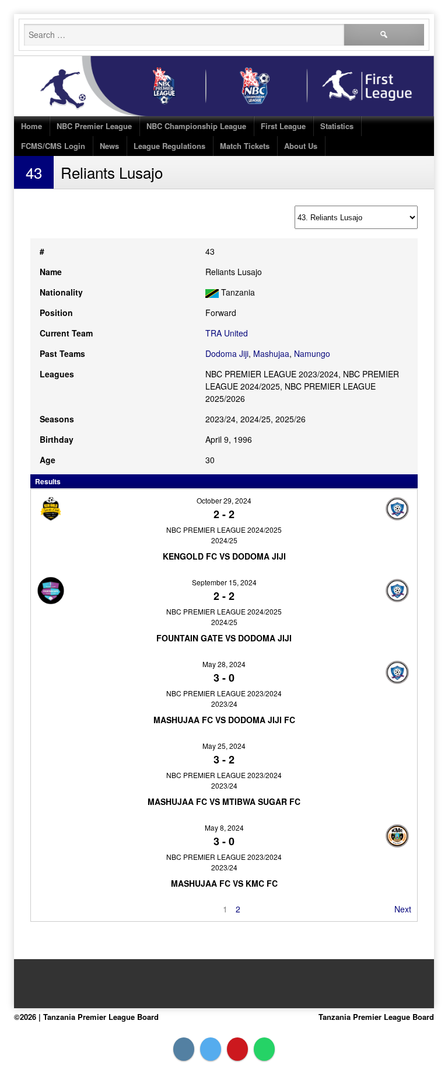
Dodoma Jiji (227, 353)
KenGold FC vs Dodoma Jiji (224, 556)
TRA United (226, 333)
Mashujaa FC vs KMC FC (224, 883)
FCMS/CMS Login (53, 145)
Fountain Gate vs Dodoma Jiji (224, 638)
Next (402, 909)
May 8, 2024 (224, 827)
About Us (300, 145)
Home (31, 125)
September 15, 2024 (224, 582)
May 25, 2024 (224, 746)
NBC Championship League (196, 125)
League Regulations (169, 145)
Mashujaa (271, 353)
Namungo (312, 353)
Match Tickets (245, 145)
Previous (53, 909)
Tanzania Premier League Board (376, 1016)
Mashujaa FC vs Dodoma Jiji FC (224, 719)
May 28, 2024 (224, 664)
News (109, 145)
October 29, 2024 (224, 500)
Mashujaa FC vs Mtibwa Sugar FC (224, 801)
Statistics (337, 125)
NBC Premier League (94, 125)
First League (283, 125)
